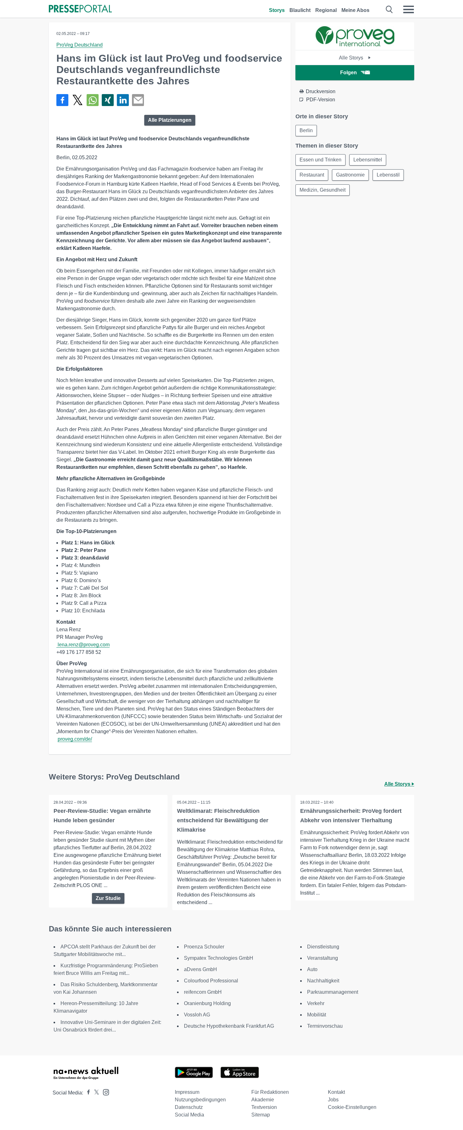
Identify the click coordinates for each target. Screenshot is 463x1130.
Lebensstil (388, 174)
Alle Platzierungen (169, 120)
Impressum (187, 1092)
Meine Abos (355, 10)
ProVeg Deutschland (79, 45)
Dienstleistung (323, 946)
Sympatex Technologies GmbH (218, 958)
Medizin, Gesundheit (323, 190)
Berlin (306, 130)
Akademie (262, 1099)
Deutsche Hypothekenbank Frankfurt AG (229, 1026)
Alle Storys (351, 57)
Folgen (348, 72)
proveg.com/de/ (75, 739)
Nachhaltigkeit (323, 980)
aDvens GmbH (200, 969)
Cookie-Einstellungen (352, 1107)
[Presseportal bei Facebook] (86, 1092)
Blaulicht (300, 10)
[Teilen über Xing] (108, 100)
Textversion (264, 1107)
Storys (277, 10)
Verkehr (315, 1003)
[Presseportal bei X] (94, 1092)
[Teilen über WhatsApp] (93, 100)
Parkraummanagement (332, 992)
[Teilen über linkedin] (123, 100)
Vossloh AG (197, 1014)
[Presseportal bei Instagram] (104, 1091)
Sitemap (260, 1114)
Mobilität (316, 1014)
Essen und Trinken (320, 159)
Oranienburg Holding (207, 1003)
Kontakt (336, 1092)
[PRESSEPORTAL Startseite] (80, 9)
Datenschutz (189, 1107)
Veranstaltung (322, 958)
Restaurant (312, 174)
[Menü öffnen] (408, 9)
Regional (326, 10)
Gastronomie (350, 174)
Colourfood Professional (211, 980)
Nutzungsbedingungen (200, 1099)
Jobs (333, 1099)
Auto (312, 969)
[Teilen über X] (77, 100)
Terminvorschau (325, 1026)
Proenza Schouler (204, 946)
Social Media (189, 1114)
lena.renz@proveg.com (84, 644)
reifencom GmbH (203, 992)
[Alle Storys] (355, 44)
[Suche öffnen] (389, 9)
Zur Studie (108, 898)
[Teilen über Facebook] (62, 100)
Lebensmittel (367, 159)
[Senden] (138, 100)
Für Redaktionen (270, 1092)
